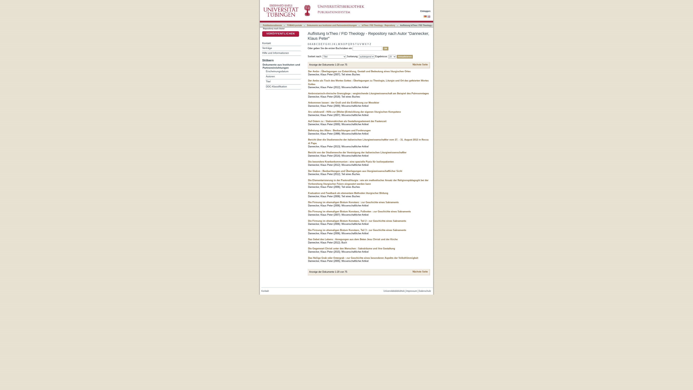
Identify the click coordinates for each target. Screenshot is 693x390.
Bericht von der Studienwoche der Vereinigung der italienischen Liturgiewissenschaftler (357, 152)
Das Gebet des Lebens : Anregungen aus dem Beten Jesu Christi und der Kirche (353, 239)
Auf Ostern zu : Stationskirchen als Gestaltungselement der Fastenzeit (347, 121)
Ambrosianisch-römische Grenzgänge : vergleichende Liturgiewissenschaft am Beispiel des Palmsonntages (368, 93)
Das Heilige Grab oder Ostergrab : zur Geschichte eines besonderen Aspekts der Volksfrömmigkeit (363, 258)
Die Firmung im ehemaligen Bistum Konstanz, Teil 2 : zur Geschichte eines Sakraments (357, 221)
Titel (268, 81)
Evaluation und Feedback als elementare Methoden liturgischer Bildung (348, 193)
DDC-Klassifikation (276, 86)
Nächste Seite (420, 64)
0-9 (309, 44)
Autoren (270, 76)
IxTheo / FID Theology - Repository (378, 25)
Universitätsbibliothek (394, 291)
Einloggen (425, 11)
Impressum (411, 291)
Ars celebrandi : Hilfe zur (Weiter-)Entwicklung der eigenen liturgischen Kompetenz (354, 111)
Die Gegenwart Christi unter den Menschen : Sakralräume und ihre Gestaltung (351, 248)
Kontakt (266, 43)
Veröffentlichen (280, 33)
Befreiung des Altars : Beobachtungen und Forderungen (339, 130)
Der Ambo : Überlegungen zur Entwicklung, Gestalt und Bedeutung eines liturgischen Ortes (359, 71)
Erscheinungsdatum (277, 71)
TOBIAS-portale (294, 25)
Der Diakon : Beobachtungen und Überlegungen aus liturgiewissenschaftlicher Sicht (355, 171)
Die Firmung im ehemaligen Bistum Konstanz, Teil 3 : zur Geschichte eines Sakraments (357, 230)
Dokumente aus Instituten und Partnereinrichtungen (332, 25)
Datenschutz (425, 291)
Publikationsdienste (272, 25)
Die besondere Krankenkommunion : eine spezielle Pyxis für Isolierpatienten (351, 161)
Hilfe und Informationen (275, 52)
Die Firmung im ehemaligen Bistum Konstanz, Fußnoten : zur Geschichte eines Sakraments (359, 211)
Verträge (267, 48)
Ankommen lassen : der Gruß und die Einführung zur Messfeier (343, 102)
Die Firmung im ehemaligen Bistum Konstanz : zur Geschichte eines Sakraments (353, 202)
